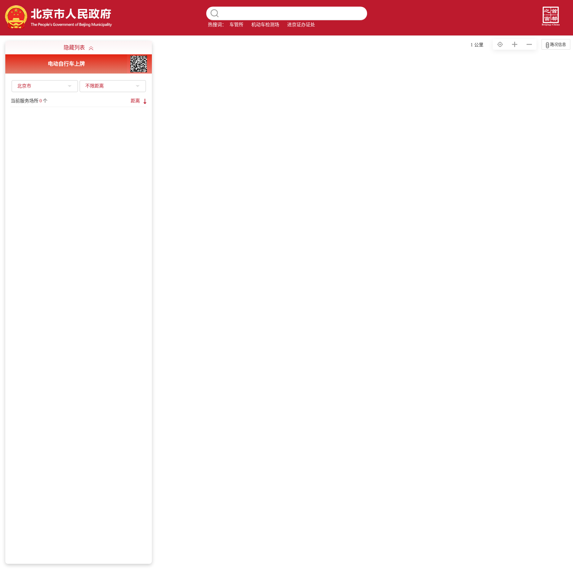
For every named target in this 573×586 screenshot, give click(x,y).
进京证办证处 (301, 24)
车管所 (236, 24)
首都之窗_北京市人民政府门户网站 (57, 17)
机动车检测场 (265, 24)
